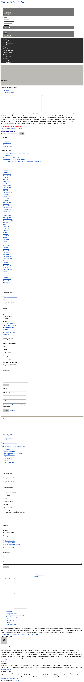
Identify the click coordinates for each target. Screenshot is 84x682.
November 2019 (7, 228)
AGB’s (5, 457)
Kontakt (6, 460)
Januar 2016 (6, 281)
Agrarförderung (8, 458)
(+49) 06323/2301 (10, 323)
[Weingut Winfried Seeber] (12, 2)
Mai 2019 (5, 234)
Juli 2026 (5, 168)
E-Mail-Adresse (7, 380)
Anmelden (6, 385)
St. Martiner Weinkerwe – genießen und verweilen (17, 153)
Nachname (6, 401)
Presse (5, 144)
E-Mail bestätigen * (8, 393)
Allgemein (6, 141)
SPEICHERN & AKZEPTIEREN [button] (9, 678)
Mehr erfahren (36, 634)
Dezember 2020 (7, 217)
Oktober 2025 (7, 177)
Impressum (7, 449)
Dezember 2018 (7, 239)
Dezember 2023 (7, 192)
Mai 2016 (5, 275)
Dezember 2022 (7, 202)
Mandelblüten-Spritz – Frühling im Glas (14, 159)
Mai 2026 (5, 170)
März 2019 (6, 237)
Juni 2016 (6, 273)
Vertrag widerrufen (9, 462)
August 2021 (6, 211)
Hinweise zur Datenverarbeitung (13, 453)
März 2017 (6, 264)
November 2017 (7, 254)
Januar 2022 (6, 206)
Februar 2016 (7, 279)
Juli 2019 (5, 232)
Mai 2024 (5, 189)
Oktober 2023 (7, 194)
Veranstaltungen (9, 92)
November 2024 (7, 187)
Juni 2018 (6, 245)
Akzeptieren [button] (25, 634)
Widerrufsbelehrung (9, 455)
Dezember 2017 (7, 252)
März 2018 (6, 249)
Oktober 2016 (7, 267)
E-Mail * (5, 388)
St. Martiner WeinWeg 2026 (11, 157)
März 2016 (6, 277)
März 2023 (6, 200)
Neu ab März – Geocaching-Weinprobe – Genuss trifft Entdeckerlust (22, 161)
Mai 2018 (5, 247)
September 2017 (8, 258)
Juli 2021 (5, 213)
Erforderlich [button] (4, 660)
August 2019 (6, 230)
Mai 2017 (5, 262)
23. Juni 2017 (7, 90)
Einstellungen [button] (6, 634)
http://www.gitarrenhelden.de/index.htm (11, 128)
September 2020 (8, 221)
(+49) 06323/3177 (11, 325)
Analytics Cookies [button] (6, 669)
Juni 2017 (6, 260)
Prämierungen (7, 143)
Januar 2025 (6, 183)
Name (4, 375)
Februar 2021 (7, 215)
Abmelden (13, 410)
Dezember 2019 (7, 226)
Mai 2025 (5, 179)
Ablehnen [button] (16, 634)
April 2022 (6, 204)
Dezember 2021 (7, 207)
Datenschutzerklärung (18, 405)
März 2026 (6, 172)
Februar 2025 (7, 181)
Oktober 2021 (7, 209)
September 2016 (8, 269)
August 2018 (6, 241)
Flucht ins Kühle (7, 155)
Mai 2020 (5, 222)
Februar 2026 (7, 174)
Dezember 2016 (7, 266)
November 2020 (7, 219)
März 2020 (6, 224)
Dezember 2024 (7, 185)
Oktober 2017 (7, 256)
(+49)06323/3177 (10, 542)
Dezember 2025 (7, 176)
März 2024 (6, 191)
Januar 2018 (6, 251)
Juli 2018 (5, 243)
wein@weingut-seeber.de (12, 544)
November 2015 (7, 282)
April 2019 (6, 236)
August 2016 (6, 271)
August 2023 (6, 196)
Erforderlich (5, 661)
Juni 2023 (6, 198)
